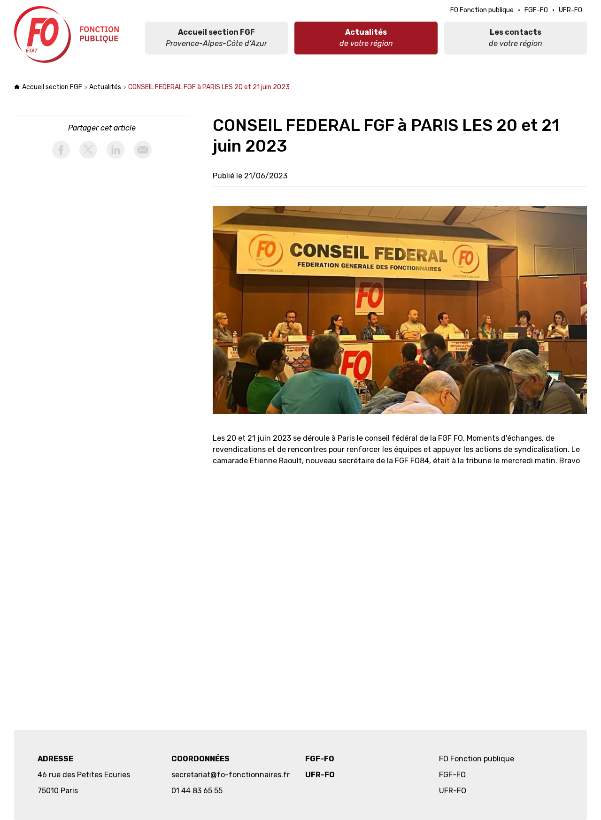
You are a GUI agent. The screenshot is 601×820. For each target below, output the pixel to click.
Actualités (105, 87)
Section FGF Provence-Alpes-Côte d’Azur (68, 34)
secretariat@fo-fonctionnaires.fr (230, 774)
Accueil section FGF (52, 87)
